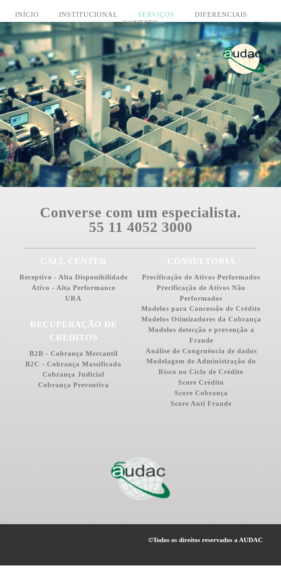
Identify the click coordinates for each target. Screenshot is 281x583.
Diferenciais (221, 14)
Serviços (156, 14)
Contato (140, 23)
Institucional (88, 14)
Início (27, 14)
